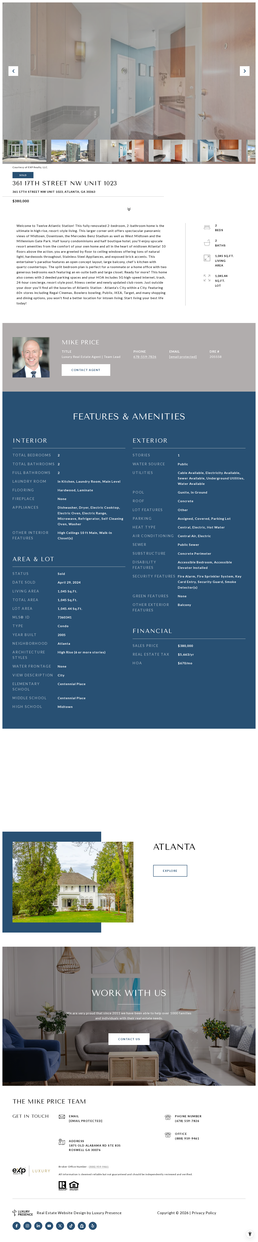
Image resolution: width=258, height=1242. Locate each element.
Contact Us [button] (129, 1039)
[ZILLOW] (82, 1226)
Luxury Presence (107, 1213)
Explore (170, 870)
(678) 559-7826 (187, 1121)
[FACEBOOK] (16, 1226)
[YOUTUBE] (49, 1226)
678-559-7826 (144, 356)
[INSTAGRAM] (27, 1226)
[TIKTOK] (71, 1226)
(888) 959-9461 (187, 1138)
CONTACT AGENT (86, 370)
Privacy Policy (204, 1213)
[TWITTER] (60, 1226)
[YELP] (93, 1226)
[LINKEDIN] (38, 1226)
